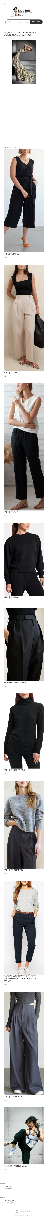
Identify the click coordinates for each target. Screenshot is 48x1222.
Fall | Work (10, 372)
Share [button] (5, 103)
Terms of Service (10, 1204)
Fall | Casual (11, 512)
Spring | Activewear (16, 1166)
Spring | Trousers (15, 682)
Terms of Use (9, 1200)
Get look (36, 22)
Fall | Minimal (12, 597)
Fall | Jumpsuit (13, 254)
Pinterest (7, 1186)
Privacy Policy (9, 1202)
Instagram (8, 1188)
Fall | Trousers (13, 870)
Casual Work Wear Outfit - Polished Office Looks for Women (20, 978)
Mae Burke (29, 1215)
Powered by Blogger (25, 1211)
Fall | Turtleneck (14, 770)
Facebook (7, 1190)
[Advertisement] (24, 125)
